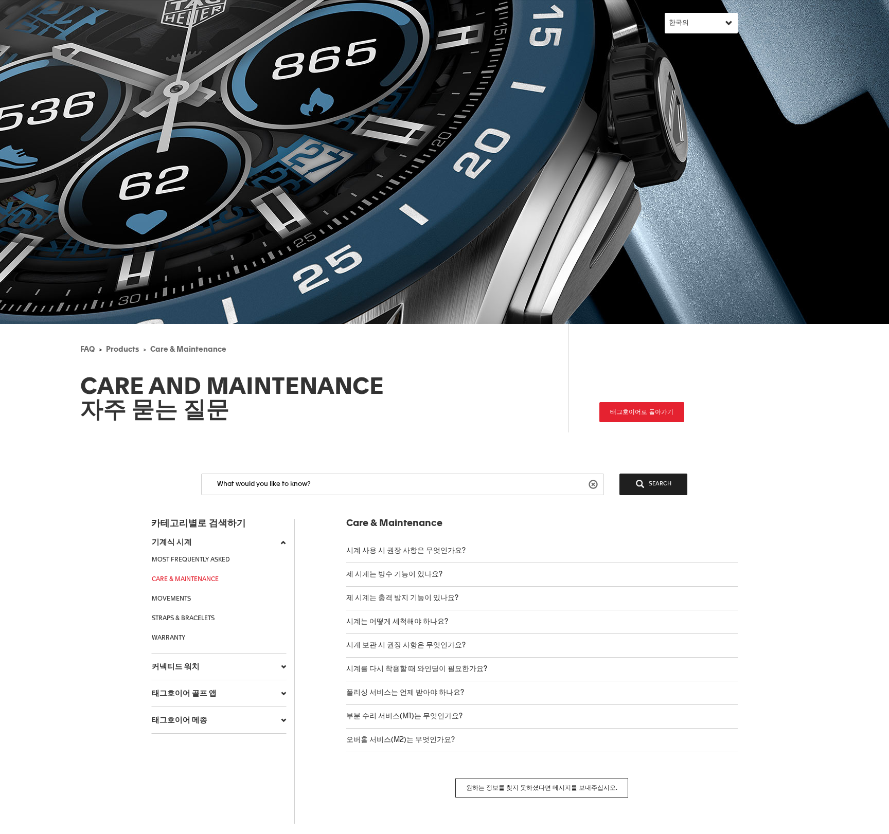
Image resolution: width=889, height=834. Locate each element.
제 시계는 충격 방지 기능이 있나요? (402, 598)
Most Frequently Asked (191, 560)
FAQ (87, 349)
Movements (171, 599)
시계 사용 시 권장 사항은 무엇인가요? (406, 550)
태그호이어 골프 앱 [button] (184, 693)
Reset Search (594, 483)
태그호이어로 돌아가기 (641, 412)
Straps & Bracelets (183, 618)
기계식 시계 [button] (172, 542)
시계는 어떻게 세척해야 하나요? (397, 621)
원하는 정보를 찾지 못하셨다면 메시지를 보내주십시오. (541, 788)
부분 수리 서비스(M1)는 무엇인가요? (404, 716)
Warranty (168, 638)
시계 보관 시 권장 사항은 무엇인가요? (406, 645)
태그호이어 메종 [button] (179, 720)
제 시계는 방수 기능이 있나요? (394, 574)
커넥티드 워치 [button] (176, 666)
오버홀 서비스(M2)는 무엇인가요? (400, 740)
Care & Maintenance (188, 349)
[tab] (219, 542)
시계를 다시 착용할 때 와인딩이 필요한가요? (417, 669)
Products (122, 349)
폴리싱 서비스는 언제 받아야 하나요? (405, 692)
